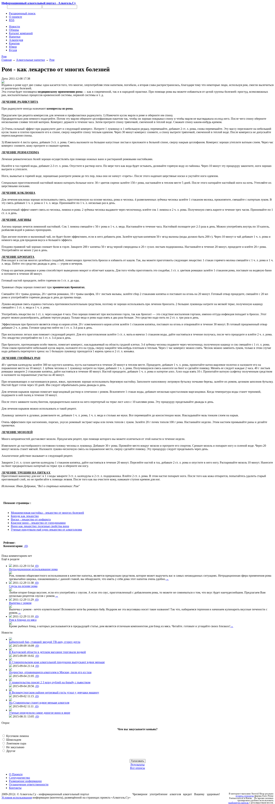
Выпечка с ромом (20, 603)
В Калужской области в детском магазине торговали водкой (47, 652)
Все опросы (137, 768)
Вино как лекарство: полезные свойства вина (40, 526)
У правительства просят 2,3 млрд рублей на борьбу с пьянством (49, 682)
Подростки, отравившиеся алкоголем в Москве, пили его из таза (50, 672)
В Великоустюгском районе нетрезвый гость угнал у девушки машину (54, 692)
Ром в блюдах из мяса (22, 619)
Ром (4, 56)
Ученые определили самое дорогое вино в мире (39, 712)
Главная (6, 59)
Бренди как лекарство (25, 516)
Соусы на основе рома (23, 586)
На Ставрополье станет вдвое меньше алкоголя (39, 702)
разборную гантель (238, 802)
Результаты (138, 764)
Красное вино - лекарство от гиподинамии (38, 522)
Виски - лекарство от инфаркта (31, 519)
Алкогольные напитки (30, 59)
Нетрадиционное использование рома (33, 569)
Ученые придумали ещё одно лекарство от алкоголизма (46, 529)
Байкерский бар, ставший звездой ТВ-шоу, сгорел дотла (44, 641)
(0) (26, 546)
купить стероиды (245, 796)
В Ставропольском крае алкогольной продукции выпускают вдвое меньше (57, 662)
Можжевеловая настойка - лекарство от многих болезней (47, 512)
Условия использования (16, 797)
